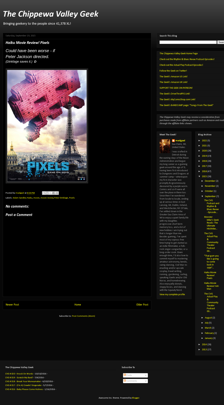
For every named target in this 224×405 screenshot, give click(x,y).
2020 (204, 151)
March (208, 328)
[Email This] (44, 193)
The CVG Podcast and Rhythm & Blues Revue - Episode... (211, 206)
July (207, 323)
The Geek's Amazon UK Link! (173, 82)
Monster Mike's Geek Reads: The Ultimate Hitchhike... (211, 223)
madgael (180, 140)
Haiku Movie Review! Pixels (210, 275)
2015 (204, 176)
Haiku (29, 198)
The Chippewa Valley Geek (50, 14)
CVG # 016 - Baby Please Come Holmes (24, 389)
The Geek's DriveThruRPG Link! (175, 94)
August (208, 318)
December (210, 181)
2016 (204, 171)
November (210, 186)
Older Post (142, 304)
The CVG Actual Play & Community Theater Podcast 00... (211, 242)
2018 (204, 161)
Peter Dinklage (61, 198)
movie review (47, 198)
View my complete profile (172, 294)
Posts (129, 375)
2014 (204, 344)
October (209, 191)
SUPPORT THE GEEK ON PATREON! (176, 88)
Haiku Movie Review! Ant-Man (211, 286)
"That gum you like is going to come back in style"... (211, 262)
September (210, 196)
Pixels (72, 198)
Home (77, 304)
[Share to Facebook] (53, 193)
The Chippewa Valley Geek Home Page (179, 53)
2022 (204, 140)
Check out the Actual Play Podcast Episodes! (181, 65)
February (209, 333)
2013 (204, 349)
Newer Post (12, 304)
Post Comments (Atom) (83, 316)
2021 (204, 145)
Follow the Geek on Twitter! (173, 71)
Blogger (135, 398)
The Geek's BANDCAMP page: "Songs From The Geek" (186, 105)
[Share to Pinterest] (57, 193)
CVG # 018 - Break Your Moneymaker (23, 381)
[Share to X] (50, 193)
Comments (131, 381)
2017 (204, 166)
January (209, 338)
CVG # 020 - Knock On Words (19, 374)
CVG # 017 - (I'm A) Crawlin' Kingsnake (23, 385)
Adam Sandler (19, 198)
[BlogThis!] (47, 193)
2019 (204, 156)
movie (36, 198)
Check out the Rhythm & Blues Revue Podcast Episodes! (187, 59)
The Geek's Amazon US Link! (173, 76)
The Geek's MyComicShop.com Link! (177, 99)
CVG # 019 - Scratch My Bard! (19, 377)
